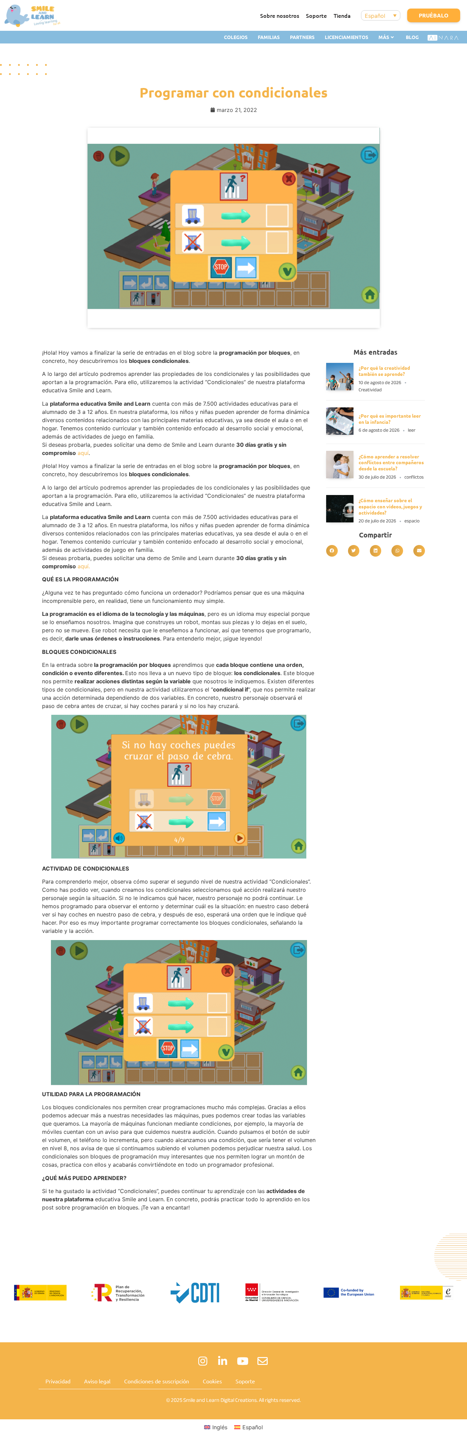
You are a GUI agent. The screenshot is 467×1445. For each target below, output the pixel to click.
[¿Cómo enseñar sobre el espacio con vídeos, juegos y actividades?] (339, 520)
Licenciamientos (346, 37)
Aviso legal (97, 1381)
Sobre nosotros (279, 15)
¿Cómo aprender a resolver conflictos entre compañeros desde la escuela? (391, 462)
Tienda (342, 15)
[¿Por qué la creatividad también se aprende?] (339, 388)
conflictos (414, 477)
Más (383, 37)
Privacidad (57, 1381)
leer (411, 430)
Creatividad (370, 389)
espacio (411, 520)
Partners (302, 37)
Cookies (212, 1381)
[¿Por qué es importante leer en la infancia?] (339, 432)
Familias (269, 37)
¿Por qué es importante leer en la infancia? (390, 419)
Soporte (316, 15)
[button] (332, 551)
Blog (412, 37)
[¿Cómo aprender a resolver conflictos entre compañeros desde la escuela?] (339, 476)
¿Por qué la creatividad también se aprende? (384, 371)
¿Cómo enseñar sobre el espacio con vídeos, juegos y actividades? (390, 506)
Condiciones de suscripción (156, 1381)
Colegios (236, 37)
